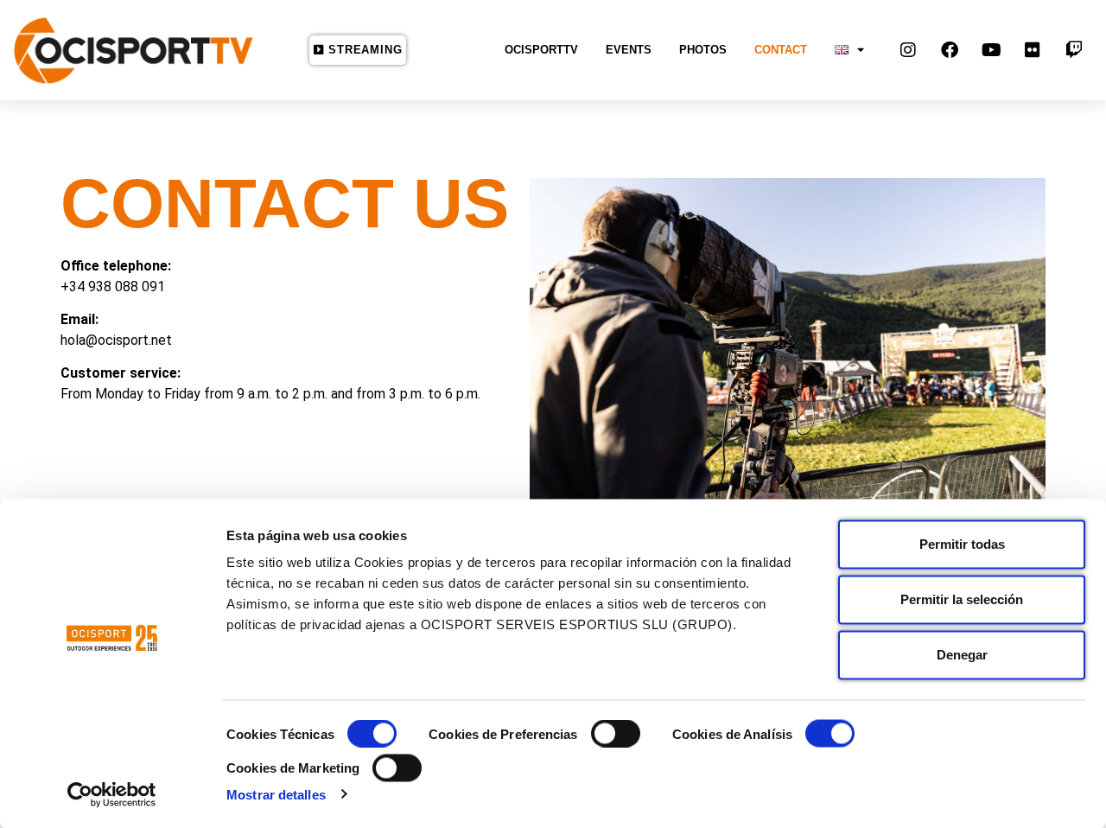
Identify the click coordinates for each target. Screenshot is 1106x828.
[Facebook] (949, 50)
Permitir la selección (961, 599)
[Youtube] (991, 50)
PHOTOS (703, 49)
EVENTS (629, 49)
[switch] (615, 734)
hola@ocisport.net (116, 340)
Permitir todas (962, 544)
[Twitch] (1074, 50)
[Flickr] (1032, 50)
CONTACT (780, 49)
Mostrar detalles (276, 794)
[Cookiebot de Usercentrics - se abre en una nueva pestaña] (112, 794)
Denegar (962, 654)
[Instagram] (908, 50)
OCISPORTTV (541, 49)
